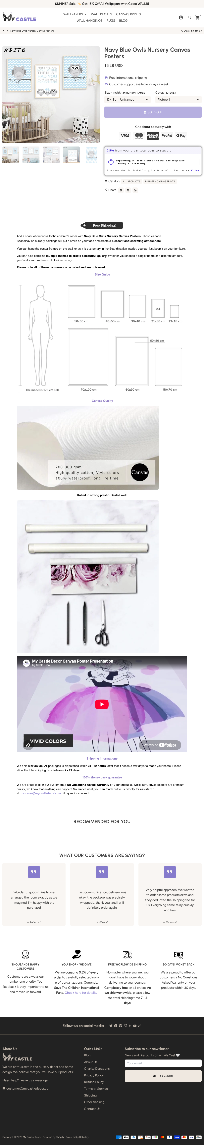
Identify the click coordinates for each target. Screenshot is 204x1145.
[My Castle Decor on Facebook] (115, 1026)
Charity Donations (97, 1068)
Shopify (60, 1137)
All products (131, 181)
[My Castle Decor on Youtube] (134, 1026)
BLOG (123, 20)
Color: (165, 92)
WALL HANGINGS (90, 20)
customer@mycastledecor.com (40, 793)
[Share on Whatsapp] (200, 30)
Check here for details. (81, 993)
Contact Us (92, 1109)
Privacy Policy (94, 1075)
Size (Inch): (124, 92)
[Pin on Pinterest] (196, 30)
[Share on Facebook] (192, 30)
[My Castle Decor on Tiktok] (139, 1026)
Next (94, 95)
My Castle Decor (32, 1137)
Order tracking (94, 1102)
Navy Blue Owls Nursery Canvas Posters (32, 30)
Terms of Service (96, 1089)
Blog (87, 1055)
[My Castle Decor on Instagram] (125, 1026)
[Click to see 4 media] (71, 155)
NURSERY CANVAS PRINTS (160, 181)
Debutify (84, 1137)
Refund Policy (94, 1082)
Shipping (90, 1095)
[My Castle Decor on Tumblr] (130, 1026)
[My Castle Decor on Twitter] (111, 1026)
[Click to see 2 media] (31, 155)
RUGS (111, 20)
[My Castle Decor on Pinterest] (120, 1026)
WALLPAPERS (75, 14)
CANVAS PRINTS (128, 14)
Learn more (181, 170)
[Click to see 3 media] (51, 155)
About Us (90, 1062)
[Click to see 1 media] (10, 155)
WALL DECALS (101, 14)
